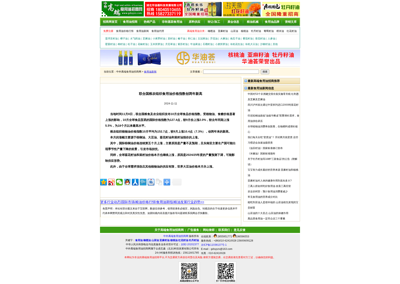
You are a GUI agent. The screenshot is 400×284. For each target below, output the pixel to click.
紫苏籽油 (183, 44)
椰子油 (124, 38)
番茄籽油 (248, 38)
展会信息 (233, 21)
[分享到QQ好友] (127, 182)
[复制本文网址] (159, 182)
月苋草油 (170, 44)
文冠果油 (203, 38)
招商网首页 (110, 21)
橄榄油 (211, 31)
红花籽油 (292, 31)
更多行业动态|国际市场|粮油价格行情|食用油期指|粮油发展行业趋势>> (152, 202)
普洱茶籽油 (111, 38)
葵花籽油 (260, 38)
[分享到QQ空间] (103, 182)
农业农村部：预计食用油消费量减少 (268, 191)
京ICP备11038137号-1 (214, 244)
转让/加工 (214, 21)
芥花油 (214, 38)
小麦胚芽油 (221, 44)
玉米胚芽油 (156, 44)
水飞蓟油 (135, 38)
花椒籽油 (143, 44)
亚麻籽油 (223, 31)
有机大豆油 (251, 44)
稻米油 (280, 31)
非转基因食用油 (172, 21)
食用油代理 (157, 31)
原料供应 (194, 21)
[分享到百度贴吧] (151, 182)
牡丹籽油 (256, 31)
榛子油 (181, 38)
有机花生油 (236, 44)
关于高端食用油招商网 (169, 229)
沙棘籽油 (265, 44)
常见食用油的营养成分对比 (263, 196)
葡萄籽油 (269, 31)
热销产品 (149, 21)
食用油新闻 (142, 31)
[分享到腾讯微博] (143, 182)
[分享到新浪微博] (111, 182)
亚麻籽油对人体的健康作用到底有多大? (270, 180)
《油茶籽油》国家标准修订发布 (265, 148)
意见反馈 (239, 229)
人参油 (271, 38)
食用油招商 (130, 21)
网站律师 (209, 229)
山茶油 (234, 31)
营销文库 (291, 21)
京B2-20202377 (190, 244)
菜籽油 (171, 38)
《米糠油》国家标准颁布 (261, 153)
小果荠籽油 (159, 38)
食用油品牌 (272, 21)
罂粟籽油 (110, 44)
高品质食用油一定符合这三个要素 (266, 218)
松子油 (131, 44)
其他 (275, 44)
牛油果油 (195, 44)
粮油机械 (253, 21)
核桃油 (244, 31)
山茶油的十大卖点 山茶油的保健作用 (268, 213)
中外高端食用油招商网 (176, 236)
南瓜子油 (235, 38)
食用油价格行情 (125, 31)
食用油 (139, 240)
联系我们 (224, 229)
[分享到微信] (119, 182)
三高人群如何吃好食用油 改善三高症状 (269, 186)
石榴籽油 (208, 44)
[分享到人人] (135, 182)
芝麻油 (146, 38)
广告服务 (193, 229)
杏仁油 (191, 38)
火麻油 (224, 38)
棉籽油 (121, 44)
